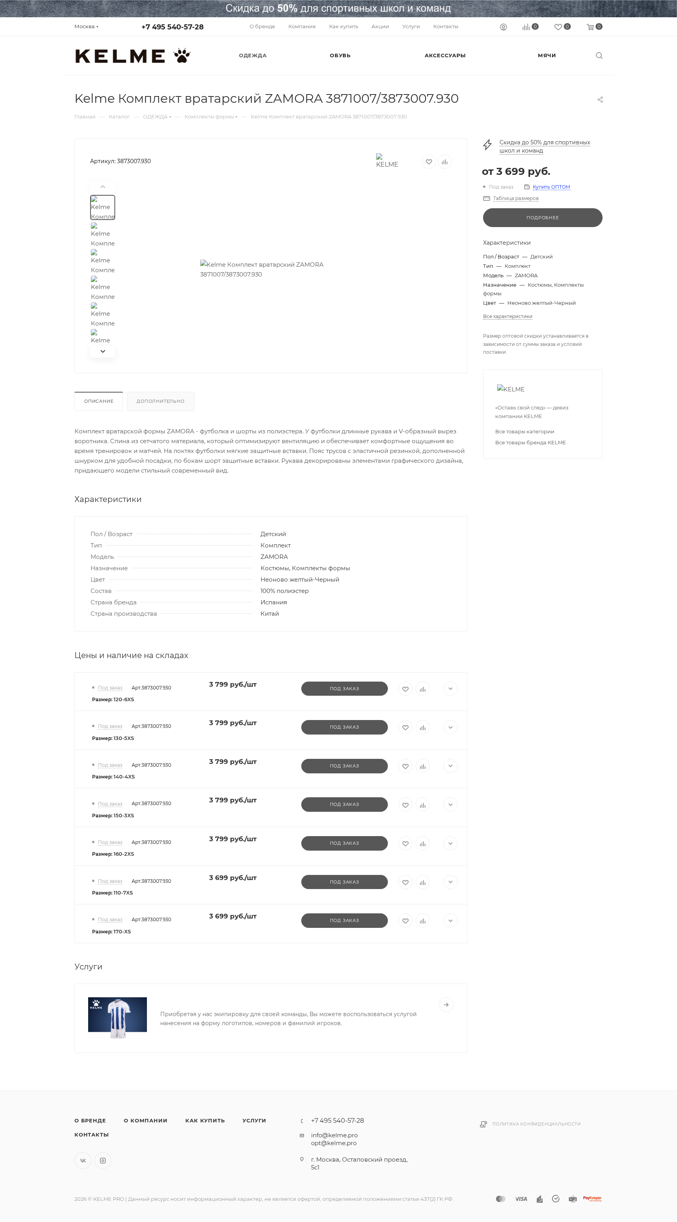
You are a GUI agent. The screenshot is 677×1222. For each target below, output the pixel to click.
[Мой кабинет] (503, 28)
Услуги (254, 1120)
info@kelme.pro (334, 1135)
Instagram (102, 1160)
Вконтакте (82, 1160)
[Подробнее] (446, 1004)
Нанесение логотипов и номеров (221, 1000)
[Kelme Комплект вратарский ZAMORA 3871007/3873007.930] (288, 269)
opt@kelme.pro (334, 1143)
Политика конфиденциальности (536, 1124)
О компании (145, 1120)
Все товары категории (524, 431)
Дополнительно (160, 401)
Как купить (204, 1120)
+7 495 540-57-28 (172, 27)
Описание (98, 401)
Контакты (91, 1134)
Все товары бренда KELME (530, 442)
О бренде (90, 1120)
